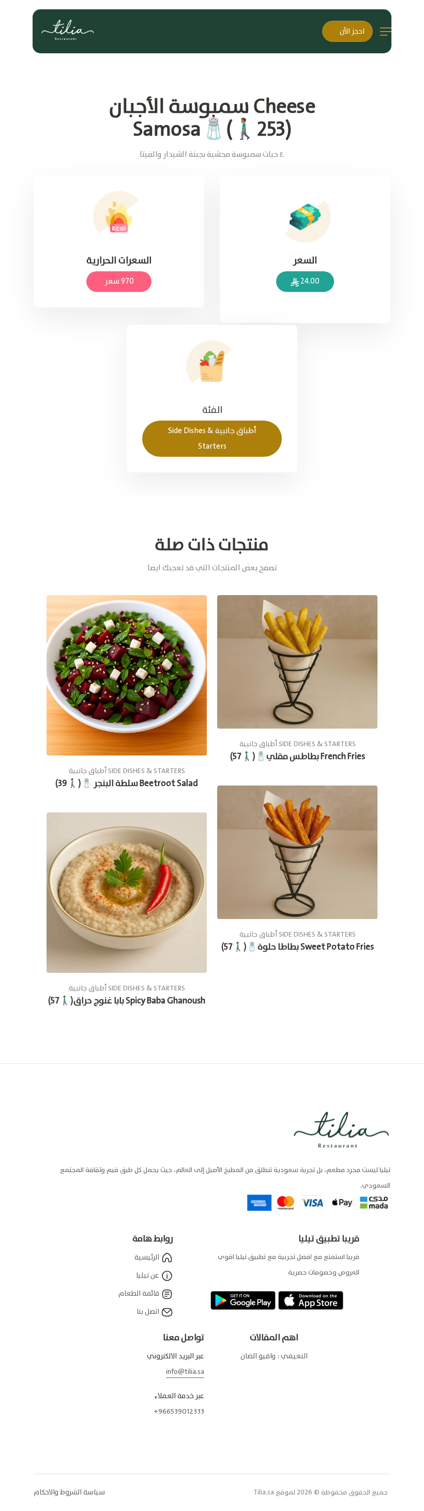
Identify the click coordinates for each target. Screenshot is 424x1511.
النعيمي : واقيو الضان (274, 1356)
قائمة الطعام (139, 1293)
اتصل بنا (149, 1311)
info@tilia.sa (185, 1371)
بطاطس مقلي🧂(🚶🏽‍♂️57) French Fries (297, 757)
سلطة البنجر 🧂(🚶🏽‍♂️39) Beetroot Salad (126, 784)
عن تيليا (148, 1275)
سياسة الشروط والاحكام (69, 1492)
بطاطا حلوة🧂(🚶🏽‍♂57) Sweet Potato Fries (297, 947)
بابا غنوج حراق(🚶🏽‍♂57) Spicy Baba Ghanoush (126, 1001)
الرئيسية (147, 1257)
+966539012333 (179, 1411)
